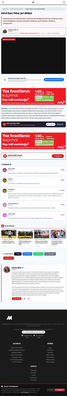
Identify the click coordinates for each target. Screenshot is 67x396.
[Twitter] (24, 298)
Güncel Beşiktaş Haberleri (16, 359)
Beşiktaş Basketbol (17, 352)
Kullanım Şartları (50, 359)
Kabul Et (60, 389)
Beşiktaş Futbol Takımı (17, 9)
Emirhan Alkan (12, 30)
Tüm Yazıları (17, 298)
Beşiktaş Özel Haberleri (17, 355)
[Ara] (64, 2)
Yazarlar (33, 375)
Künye (50, 347)
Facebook (28, 253)
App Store (61, 124)
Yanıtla (62, 169)
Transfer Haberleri (16, 362)
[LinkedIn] (28, 298)
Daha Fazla (9, 258)
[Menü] (3, 2)
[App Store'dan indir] (39, 337)
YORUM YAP (59, 156)
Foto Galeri (33, 373)
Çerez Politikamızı (25, 392)
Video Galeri (33, 370)
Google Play (51, 124)
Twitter (18, 253)
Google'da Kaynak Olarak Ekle (54, 79)
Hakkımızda (50, 350)
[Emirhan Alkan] (7, 269)
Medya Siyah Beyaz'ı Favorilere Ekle (34, 332)
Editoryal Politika (50, 362)
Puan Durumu (33, 377)
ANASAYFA (5, 9)
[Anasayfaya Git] (33, 318)
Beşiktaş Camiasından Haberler (17, 350)
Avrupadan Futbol (16, 357)
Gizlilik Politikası (50, 355)
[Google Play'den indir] (28, 337)
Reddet (51, 389)
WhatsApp (39, 253)
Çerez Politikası (50, 357)
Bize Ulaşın (50, 352)
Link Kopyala (51, 253)
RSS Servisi (33, 380)
